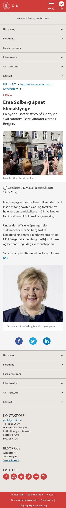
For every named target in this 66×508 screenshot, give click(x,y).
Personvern (47, 500)
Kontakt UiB (17, 494)
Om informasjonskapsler (24, 500)
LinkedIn (47, 341)
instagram (44, 476)
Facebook (19, 341)
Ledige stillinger (35, 494)
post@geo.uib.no (12, 420)
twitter (22, 476)
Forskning (8, 38)
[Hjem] (6, 5)
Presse (49, 494)
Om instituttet (11, 66)
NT (14, 84)
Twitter (33, 341)
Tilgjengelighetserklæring (33, 505)
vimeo (29, 476)
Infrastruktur (10, 57)
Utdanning (9, 29)
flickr (37, 476)
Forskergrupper (12, 48)
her (5, 258)
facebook (7, 476)
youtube (14, 476)
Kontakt (7, 75)
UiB (5, 84)
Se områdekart (11, 460)
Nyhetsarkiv (10, 89)
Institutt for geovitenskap (33, 18)
